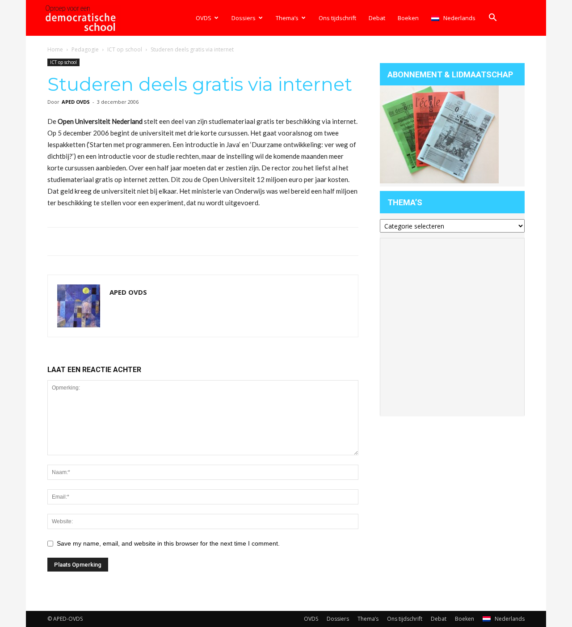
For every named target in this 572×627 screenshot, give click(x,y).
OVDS (203, 18)
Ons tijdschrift (337, 18)
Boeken (408, 18)
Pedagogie (85, 49)
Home (55, 49)
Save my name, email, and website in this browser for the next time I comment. (168, 543)
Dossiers (243, 18)
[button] (492, 18)
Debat (377, 18)
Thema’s (287, 18)
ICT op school (124, 49)
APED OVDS (76, 101)
